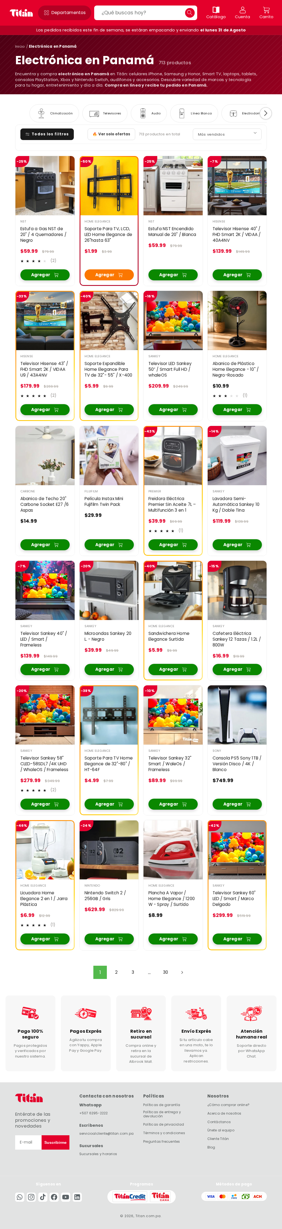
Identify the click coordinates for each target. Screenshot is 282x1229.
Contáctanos (219, 1122)
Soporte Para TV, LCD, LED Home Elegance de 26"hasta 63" (108, 234)
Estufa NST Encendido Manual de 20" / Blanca (172, 231)
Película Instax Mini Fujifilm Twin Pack (103, 501)
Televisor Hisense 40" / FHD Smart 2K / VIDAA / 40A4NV (236, 234)
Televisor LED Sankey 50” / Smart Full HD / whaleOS (170, 369)
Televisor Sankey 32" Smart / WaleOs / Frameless (169, 763)
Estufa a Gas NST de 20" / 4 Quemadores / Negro (43, 234)
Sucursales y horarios (98, 1154)
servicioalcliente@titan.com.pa (106, 1133)
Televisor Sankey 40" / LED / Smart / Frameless (43, 639)
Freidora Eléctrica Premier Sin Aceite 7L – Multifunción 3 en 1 (172, 504)
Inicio (20, 46)
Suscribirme (55, 1142)
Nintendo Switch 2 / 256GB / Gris (105, 896)
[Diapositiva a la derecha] (266, 113)
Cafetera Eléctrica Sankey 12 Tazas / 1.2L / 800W (236, 639)
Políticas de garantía (161, 1104)
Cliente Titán (218, 1138)
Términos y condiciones (164, 1133)
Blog (211, 1147)
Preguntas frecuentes (161, 1141)
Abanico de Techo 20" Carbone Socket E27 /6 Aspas (44, 504)
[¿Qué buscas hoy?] (190, 13)
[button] (64, 13)
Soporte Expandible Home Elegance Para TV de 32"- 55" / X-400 (108, 369)
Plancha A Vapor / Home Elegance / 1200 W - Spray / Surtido (171, 899)
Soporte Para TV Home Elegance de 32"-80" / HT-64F (108, 763)
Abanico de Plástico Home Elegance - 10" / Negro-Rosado (235, 369)
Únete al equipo (220, 1130)
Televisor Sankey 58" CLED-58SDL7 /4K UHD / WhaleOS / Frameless (44, 763)
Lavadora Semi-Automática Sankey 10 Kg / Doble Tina (235, 504)
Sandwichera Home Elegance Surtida (169, 636)
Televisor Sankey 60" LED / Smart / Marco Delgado (233, 899)
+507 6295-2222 (93, 1113)
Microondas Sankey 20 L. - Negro (107, 636)
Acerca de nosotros (224, 1113)
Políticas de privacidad (163, 1124)
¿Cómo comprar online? (228, 1104)
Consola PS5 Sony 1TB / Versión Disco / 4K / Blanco (236, 763)
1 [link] (100, 972)
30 (165, 972)
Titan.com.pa (148, 1216)
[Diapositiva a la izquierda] (16, 113)
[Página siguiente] (181, 972)
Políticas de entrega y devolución (162, 1114)
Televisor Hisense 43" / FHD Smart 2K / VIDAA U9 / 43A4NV (44, 369)
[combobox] (145, 13)
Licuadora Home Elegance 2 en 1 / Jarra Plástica (44, 899)
